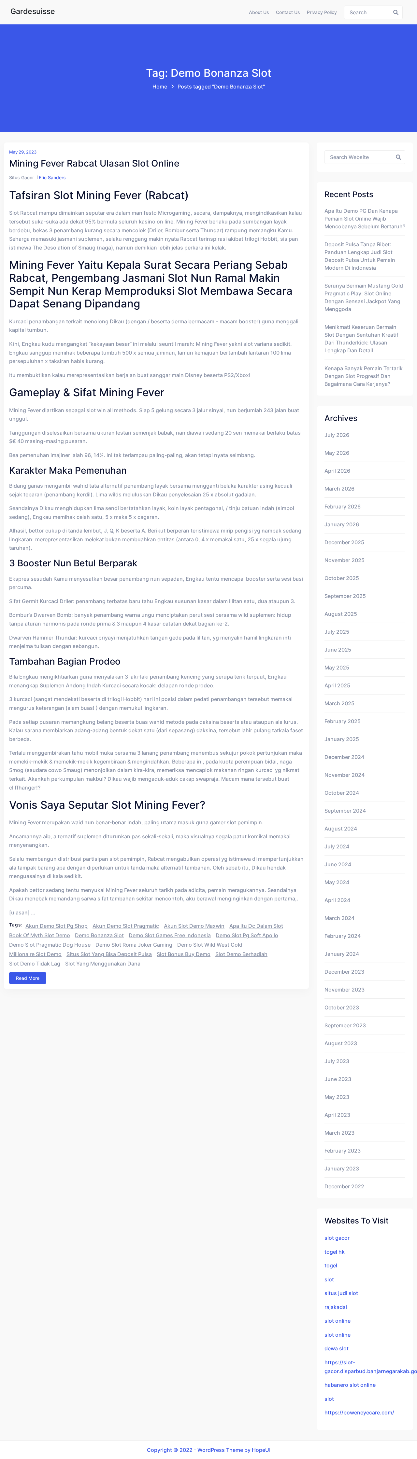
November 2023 (344, 989)
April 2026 (337, 470)
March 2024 (339, 918)
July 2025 (336, 631)
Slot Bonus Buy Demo (183, 954)
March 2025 (339, 703)
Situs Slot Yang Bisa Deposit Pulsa (109, 954)
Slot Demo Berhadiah (241, 954)
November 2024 (344, 775)
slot (329, 1279)
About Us (259, 12)
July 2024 (336, 846)
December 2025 (344, 542)
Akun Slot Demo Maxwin (194, 926)
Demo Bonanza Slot (99, 935)
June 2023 (337, 1079)
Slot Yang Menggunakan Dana (102, 963)
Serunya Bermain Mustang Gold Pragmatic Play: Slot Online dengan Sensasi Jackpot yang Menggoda (363, 297)
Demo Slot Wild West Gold (209, 944)
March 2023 (339, 1132)
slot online (337, 1320)
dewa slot (336, 1348)
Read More (27, 978)
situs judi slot (341, 1293)
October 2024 (341, 793)
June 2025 (337, 649)
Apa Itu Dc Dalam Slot (256, 926)
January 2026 (341, 524)
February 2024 (342, 936)
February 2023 (342, 1150)
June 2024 (337, 864)
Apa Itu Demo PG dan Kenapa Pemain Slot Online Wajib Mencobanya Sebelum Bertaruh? (364, 219)
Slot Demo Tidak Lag (34, 963)
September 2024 (345, 810)
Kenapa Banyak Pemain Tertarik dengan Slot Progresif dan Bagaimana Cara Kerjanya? (363, 376)
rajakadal (335, 1307)
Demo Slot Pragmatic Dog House (50, 944)
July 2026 (336, 435)
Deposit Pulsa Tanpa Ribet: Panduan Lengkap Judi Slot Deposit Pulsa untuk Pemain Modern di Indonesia (359, 256)
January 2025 (341, 739)
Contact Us (288, 12)
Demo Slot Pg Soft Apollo (247, 935)
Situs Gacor (21, 177)
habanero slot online (350, 1385)
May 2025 (336, 667)
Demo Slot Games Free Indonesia (170, 935)
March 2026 (339, 488)
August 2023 (340, 1043)
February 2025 (342, 721)
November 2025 (344, 560)
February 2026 (342, 506)
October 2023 (341, 1007)
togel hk (334, 1252)
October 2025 (341, 578)
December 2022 (344, 1186)
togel (330, 1265)
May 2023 (336, 1097)
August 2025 (340, 614)
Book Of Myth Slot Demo (39, 935)
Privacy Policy (322, 12)
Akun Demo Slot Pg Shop (56, 926)
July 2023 (336, 1061)
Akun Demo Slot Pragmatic (126, 926)
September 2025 (345, 596)
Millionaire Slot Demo (35, 954)
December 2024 (344, 757)
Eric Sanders (52, 177)
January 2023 (341, 1168)
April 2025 (337, 685)
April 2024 (337, 900)
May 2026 (336, 453)
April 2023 (337, 1115)
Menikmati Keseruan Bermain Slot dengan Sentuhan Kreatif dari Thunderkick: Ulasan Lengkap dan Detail (361, 339)
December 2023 (344, 971)
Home (159, 86)
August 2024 (340, 828)
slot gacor (337, 1238)
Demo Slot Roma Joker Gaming (133, 944)
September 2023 (345, 1025)
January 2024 (341, 954)
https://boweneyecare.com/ (359, 1412)
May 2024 (336, 882)
